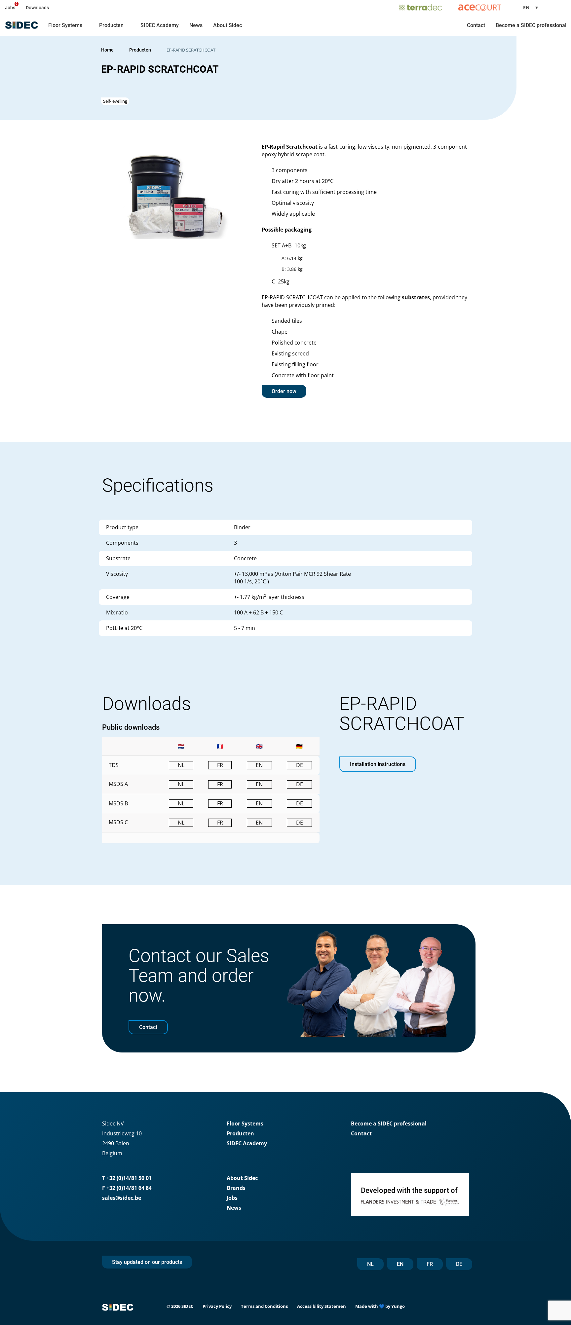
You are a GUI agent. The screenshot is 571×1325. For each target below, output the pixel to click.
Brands (236, 1188)
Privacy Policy (217, 1306)
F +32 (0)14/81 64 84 (127, 1188)
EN (400, 1264)
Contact (476, 25)
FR (430, 1264)
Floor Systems (65, 25)
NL (370, 1264)
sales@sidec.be (121, 1197)
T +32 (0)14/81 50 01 (127, 1178)
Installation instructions (377, 764)
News (196, 25)
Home (107, 50)
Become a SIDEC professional (531, 25)
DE (459, 1264)
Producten (111, 25)
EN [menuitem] (526, 7)
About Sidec (227, 25)
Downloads (37, 7)
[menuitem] (533, 7)
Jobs (10, 7)
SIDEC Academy (159, 25)
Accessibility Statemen (321, 1306)
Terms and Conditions (264, 1306)
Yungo (398, 1306)
